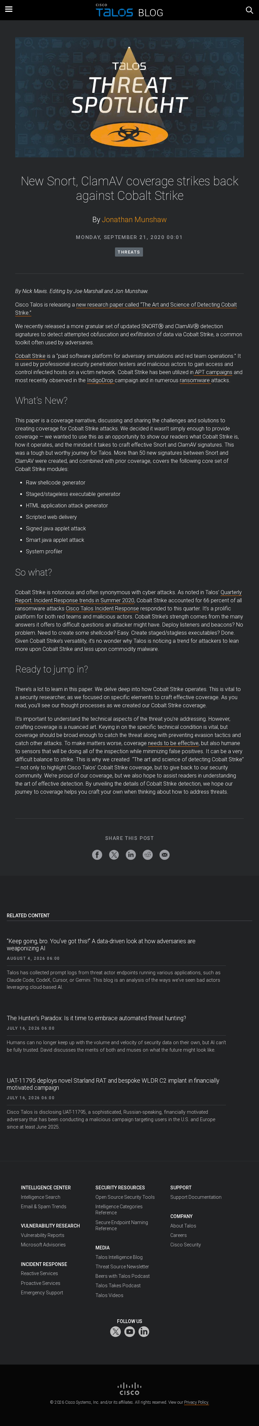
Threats (129, 252)
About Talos (183, 1226)
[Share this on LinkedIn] (131, 855)
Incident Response (44, 1264)
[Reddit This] (148, 855)
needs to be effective (173, 743)
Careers (178, 1235)
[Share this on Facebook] (97, 855)
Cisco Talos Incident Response (102, 608)
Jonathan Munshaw (134, 219)
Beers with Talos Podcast (122, 1276)
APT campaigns (213, 372)
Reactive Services (39, 1273)
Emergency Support (42, 1292)
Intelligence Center (46, 1187)
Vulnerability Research (50, 1226)
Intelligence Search (40, 1197)
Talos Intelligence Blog (119, 1257)
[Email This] (165, 855)
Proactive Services (40, 1283)
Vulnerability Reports (42, 1235)
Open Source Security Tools (125, 1197)
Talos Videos (109, 1295)
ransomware (195, 380)
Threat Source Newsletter (122, 1266)
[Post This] (114, 855)
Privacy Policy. (196, 1402)
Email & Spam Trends (43, 1206)
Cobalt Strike (30, 356)
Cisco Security (185, 1244)
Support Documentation (196, 1197)
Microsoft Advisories (43, 1244)
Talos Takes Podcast (118, 1285)
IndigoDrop (101, 380)
